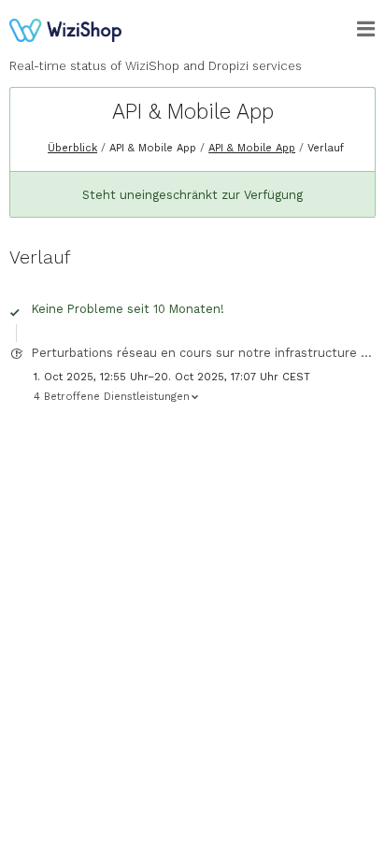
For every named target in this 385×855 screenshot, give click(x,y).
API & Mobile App (193, 111)
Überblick (72, 148)
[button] (366, 29)
